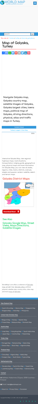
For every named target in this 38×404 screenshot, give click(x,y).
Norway (14, 320)
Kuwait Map (29, 366)
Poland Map (26, 334)
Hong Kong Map (16, 331)
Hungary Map (6, 357)
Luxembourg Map (7, 368)
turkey (17, 38)
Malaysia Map (16, 322)
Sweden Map (23, 320)
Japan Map (6, 334)
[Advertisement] (19, 19)
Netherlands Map (6, 361)
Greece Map (6, 345)
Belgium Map (6, 320)
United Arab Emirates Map (9, 315)
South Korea (16, 357)
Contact (3, 373)
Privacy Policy (14, 389)
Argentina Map (25, 345)
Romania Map (16, 343)
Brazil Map (15, 345)
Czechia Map (16, 334)
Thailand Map (5, 349)
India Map (16, 310)
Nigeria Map (15, 354)
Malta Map (24, 354)
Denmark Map (27, 322)
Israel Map (5, 331)
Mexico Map (19, 308)
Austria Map (5, 326)
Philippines (25, 310)
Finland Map (6, 322)
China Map (5, 354)
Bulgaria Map (6, 310)
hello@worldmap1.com (14, 384)
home (11, 38)
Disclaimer (23, 389)
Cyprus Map (26, 357)
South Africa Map (7, 308)
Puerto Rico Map (18, 366)
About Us (5, 389)
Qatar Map (26, 343)
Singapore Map (30, 308)
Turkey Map (4, 338)
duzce (23, 38)
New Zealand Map (6, 303)
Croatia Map (19, 368)
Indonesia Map (29, 368)
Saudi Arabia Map (29, 331)
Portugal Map (6, 343)
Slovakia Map (6, 366)
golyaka (30, 38)
